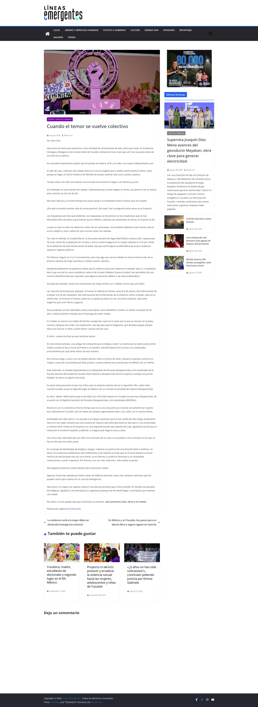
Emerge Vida (151, 30)
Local (56, 30)
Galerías (58, 37)
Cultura (135, 30)
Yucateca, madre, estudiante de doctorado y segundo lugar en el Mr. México (61, 574)
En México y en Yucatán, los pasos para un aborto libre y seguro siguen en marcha (132, 522)
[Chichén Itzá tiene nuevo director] (174, 223)
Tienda (71, 37)
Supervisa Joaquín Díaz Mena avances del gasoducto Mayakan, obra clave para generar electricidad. (189, 150)
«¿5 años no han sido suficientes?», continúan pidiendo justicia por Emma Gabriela (141, 575)
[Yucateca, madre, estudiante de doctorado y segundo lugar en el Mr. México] (62, 545)
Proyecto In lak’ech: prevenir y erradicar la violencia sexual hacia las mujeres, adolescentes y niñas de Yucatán (101, 576)
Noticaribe (75, 508)
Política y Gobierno (114, 30)
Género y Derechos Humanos (81, 30)
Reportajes (185, 30)
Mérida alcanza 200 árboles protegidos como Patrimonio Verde (198, 262)
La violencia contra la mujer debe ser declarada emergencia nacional (68, 522)
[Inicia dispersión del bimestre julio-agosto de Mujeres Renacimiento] (174, 244)
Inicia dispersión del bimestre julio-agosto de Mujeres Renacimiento (198, 240)
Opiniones (169, 30)
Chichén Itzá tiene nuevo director (198, 220)
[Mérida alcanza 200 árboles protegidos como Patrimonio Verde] (174, 266)
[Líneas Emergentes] (47, 33)
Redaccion (68, 135)
